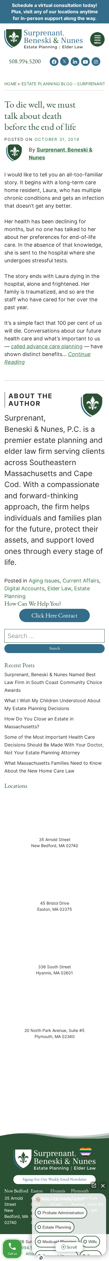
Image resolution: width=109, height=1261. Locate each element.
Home (10, 83)
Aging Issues (44, 581)
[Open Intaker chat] (41, 1257)
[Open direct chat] (94, 1185)
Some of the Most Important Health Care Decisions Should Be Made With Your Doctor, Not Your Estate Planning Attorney (53, 744)
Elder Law (59, 588)
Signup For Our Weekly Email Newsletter (55, 1179)
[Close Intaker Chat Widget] (103, 1185)
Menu (97, 42)
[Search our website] (54, 636)
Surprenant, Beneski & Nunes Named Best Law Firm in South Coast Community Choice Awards (53, 682)
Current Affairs (80, 581)
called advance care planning (47, 346)
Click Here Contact (54, 615)
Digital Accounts (24, 588)
